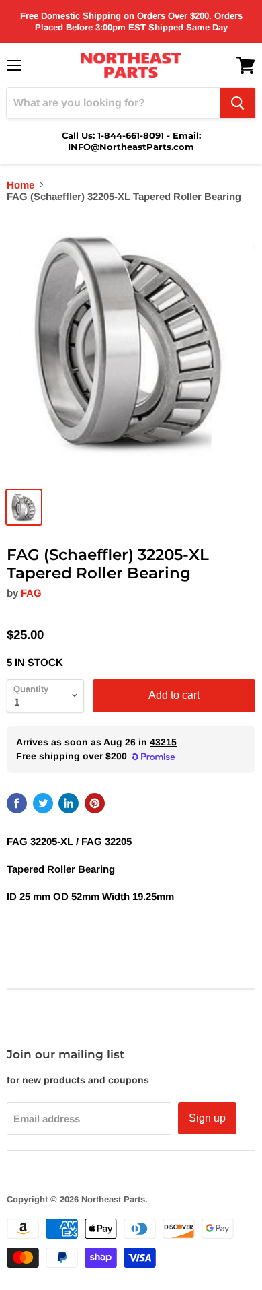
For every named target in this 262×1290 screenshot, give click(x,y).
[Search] (237, 103)
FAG (31, 593)
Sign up (207, 1118)
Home (20, 185)
